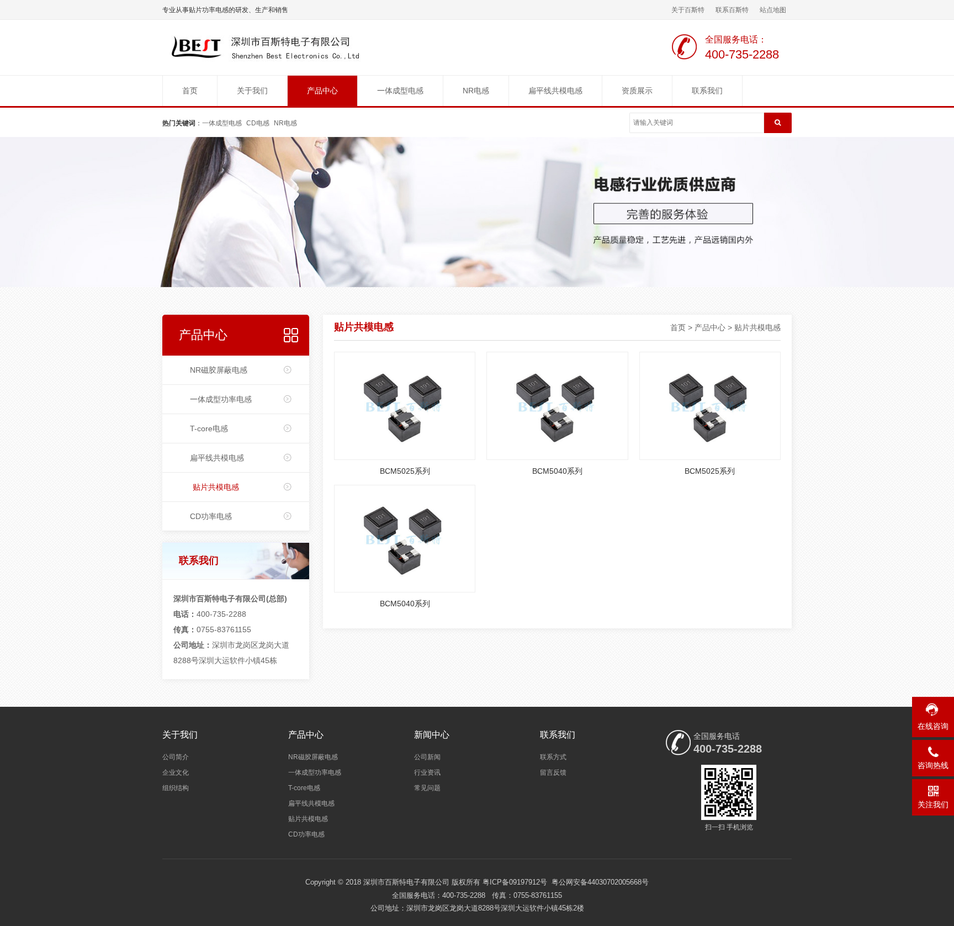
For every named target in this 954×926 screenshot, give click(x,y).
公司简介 (175, 757)
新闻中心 (431, 734)
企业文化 (175, 772)
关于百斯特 (687, 10)
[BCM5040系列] (557, 405)
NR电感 (476, 90)
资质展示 (637, 90)
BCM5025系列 (405, 471)
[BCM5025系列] (404, 405)
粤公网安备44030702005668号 (600, 882)
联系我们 (707, 90)
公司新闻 (427, 757)
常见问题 (427, 788)
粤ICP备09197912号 (515, 882)
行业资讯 (427, 772)
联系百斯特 (732, 10)
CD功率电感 (211, 516)
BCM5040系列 (557, 471)
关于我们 (252, 90)
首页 (190, 90)
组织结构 (175, 788)
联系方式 (553, 757)
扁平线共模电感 (555, 90)
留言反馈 (553, 772)
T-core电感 (209, 428)
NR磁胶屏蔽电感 (218, 370)
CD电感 (257, 123)
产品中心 (322, 90)
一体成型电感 (400, 90)
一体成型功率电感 (221, 399)
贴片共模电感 (216, 487)
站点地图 (773, 10)
